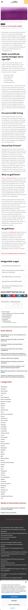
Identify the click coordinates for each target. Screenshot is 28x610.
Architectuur (4, 393)
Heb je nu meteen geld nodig (8, 178)
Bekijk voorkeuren (14, 604)
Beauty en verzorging (6, 401)
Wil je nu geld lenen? (6, 317)
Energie (2, 416)
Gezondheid (4, 428)
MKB (2, 456)
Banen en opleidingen (6, 399)
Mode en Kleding (5, 458)
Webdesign (3, 485)
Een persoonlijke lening (7, 314)
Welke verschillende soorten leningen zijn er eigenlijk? (13, 313)
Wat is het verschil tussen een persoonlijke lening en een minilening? (14, 271)
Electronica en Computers (7, 414)
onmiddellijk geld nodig (15, 301)
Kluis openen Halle (5, 539)
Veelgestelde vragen (6, 321)
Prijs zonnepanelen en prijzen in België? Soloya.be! (12, 527)
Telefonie (3, 473)
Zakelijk (2, 494)
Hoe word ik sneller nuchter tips (8, 563)
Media (2, 452)
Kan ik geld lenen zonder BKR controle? (14, 281)
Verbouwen (3, 481)
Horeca (2, 435)
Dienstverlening (4, 410)
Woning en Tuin (4, 489)
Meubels (3, 454)
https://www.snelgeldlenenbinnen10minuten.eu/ (14, 253)
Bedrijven (3, 403)
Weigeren (14, 600)
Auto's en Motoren (5, 397)
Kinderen (3, 445)
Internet (2, 441)
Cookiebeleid (12, 607)
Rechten (3, 464)
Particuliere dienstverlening (7, 462)
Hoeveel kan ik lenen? (6, 316)
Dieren (2, 412)
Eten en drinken (4, 420)
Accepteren (14, 596)
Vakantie (3, 479)
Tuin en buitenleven (5, 477)
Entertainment (4, 418)
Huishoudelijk (4, 437)
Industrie (3, 439)
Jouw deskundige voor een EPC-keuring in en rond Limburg (14, 552)
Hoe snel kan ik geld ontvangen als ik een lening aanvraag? (14, 286)
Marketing (3, 450)
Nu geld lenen (5, 319)
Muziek (2, 460)
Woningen (3, 492)
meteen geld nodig (5, 301)
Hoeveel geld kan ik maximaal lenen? (14, 265)
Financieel (3, 422)
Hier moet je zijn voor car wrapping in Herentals (11, 577)
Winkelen (3, 487)
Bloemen (3, 405)
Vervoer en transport (5, 483)
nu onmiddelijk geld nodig (13, 232)
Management (4, 447)
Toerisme (3, 475)
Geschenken (4, 426)
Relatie (2, 466)
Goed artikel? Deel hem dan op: (10, 322)
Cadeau (2, 407)
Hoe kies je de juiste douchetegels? (8, 537)
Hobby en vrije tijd (5, 433)
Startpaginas (4, 471)
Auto (2, 395)
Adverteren (3, 389)
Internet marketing (5, 443)
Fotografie (3, 424)
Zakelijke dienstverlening (7, 496)
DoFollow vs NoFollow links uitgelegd (10, 358)
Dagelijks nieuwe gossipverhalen (8, 512)
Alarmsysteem (4, 391)
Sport (2, 468)
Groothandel (4, 431)
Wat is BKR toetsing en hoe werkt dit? (14, 276)
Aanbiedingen (4, 386)
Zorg (2, 498)
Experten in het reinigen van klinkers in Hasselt (11, 542)
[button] (26, 582)
